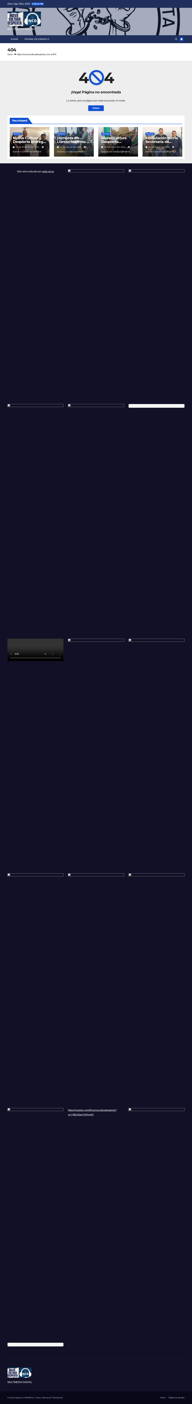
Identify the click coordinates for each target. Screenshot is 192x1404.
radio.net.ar (48, 171)
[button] (176, 39)
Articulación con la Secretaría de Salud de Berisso (162, 142)
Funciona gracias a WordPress (21, 1398)
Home (14, 39)
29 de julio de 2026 (115, 147)
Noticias (17, 134)
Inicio (10, 54)
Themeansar (57, 1398)
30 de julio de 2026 (71, 147)
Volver (96, 108)
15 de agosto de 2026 (28, 147)
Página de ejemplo (37, 39)
